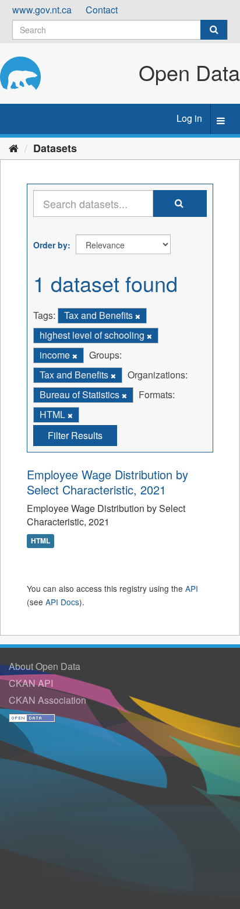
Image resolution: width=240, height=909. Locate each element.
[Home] (14, 147)
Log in (189, 118)
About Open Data (44, 666)
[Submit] (213, 30)
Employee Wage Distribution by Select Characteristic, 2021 (107, 482)
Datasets (55, 148)
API (191, 588)
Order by (50, 245)
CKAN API (31, 683)
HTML (40, 540)
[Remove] (137, 316)
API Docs (62, 602)
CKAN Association (47, 700)
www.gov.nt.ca (42, 9)
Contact (102, 9)
